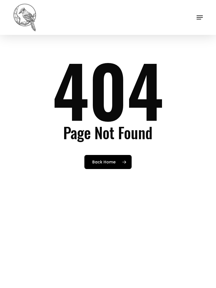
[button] (200, 17)
